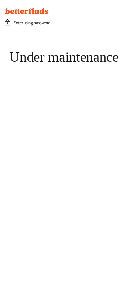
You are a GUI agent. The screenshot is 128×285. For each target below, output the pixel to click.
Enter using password (32, 23)
